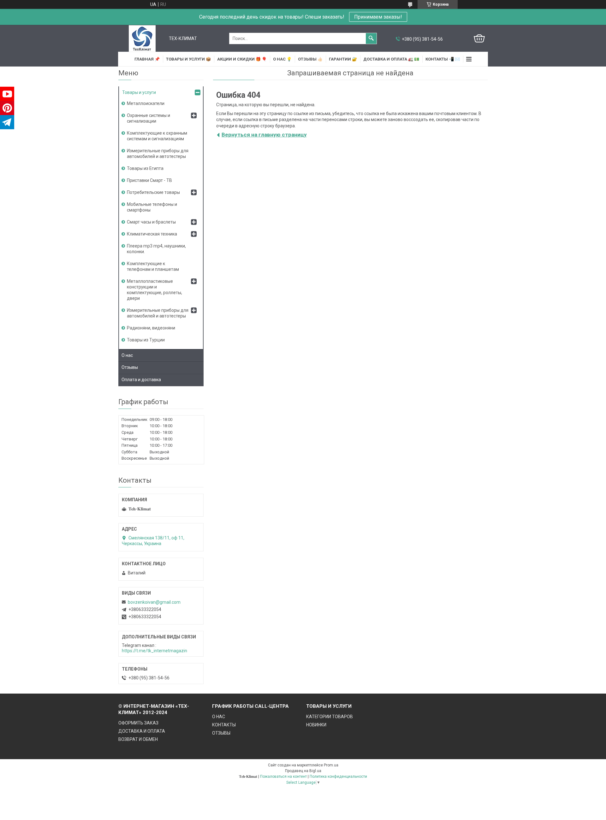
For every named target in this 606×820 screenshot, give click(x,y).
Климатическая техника (152, 233)
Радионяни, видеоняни (151, 327)
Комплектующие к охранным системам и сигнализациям (157, 136)
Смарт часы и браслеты (151, 221)
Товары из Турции (146, 339)
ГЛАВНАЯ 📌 (147, 59)
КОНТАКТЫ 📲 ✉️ (442, 59)
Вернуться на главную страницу (264, 134)
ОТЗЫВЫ (221, 733)
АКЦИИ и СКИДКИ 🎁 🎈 (242, 59)
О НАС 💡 (282, 59)
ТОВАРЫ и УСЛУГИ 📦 (188, 59)
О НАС (218, 716)
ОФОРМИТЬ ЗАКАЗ (138, 722)
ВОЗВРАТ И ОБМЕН (138, 739)
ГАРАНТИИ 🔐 (343, 59)
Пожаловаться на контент (283, 776)
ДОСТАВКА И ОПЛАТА (141, 731)
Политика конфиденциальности (338, 776)
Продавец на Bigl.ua (303, 771)
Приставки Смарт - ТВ (149, 180)
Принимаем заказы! (378, 17)
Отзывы (130, 367)
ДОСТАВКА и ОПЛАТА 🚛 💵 (391, 59)
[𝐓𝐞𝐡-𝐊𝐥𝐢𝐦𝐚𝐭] (142, 38)
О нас (127, 355)
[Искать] (371, 38)
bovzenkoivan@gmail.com (154, 602)
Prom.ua (331, 765)
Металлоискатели (145, 103)
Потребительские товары (153, 192)
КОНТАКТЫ (224, 724)
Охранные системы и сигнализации (148, 118)
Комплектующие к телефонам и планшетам (153, 266)
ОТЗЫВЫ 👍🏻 (310, 59)
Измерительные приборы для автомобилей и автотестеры (157, 153)
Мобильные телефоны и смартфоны (152, 207)
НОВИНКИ (316, 724)
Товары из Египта (145, 168)
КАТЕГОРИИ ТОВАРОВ (329, 716)
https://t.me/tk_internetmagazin (154, 650)
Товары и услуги (139, 92)
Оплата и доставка (141, 379)
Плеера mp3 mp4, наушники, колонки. (156, 248)
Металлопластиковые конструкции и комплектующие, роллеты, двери (154, 290)
